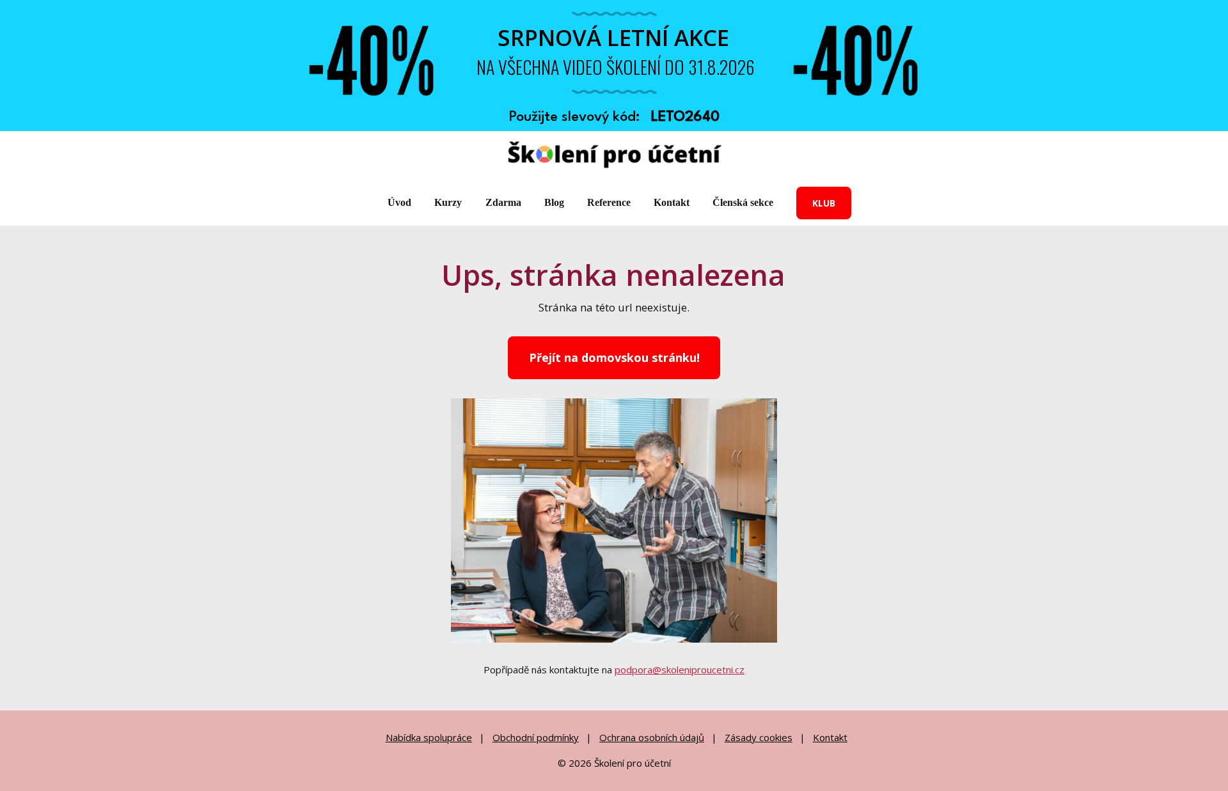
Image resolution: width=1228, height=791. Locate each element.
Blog (554, 202)
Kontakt (671, 202)
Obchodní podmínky (535, 737)
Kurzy (448, 202)
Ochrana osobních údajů (651, 737)
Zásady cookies (758, 737)
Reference (609, 202)
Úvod (399, 202)
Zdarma (503, 202)
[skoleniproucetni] (614, 155)
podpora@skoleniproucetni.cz (679, 669)
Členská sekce (742, 202)
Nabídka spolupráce (429, 737)
